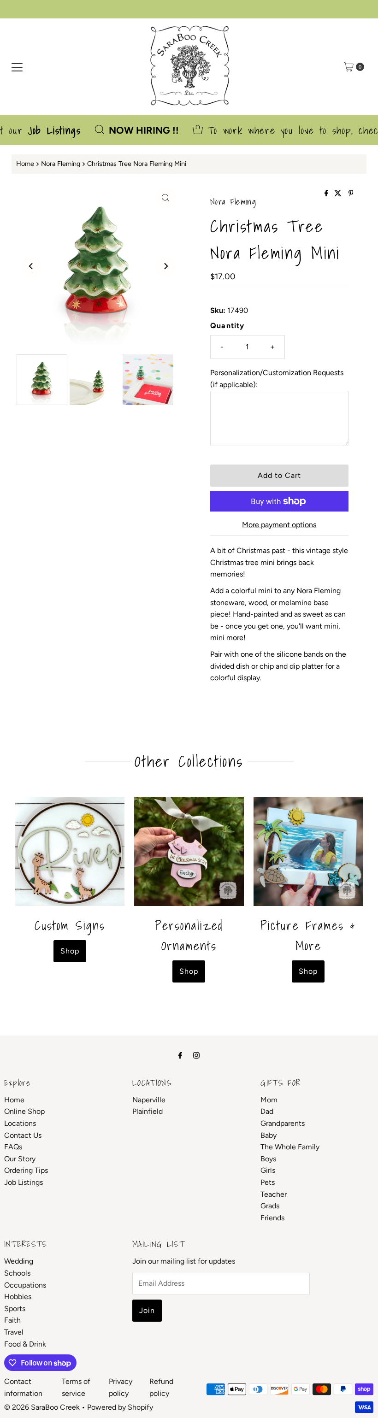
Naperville (148, 1099)
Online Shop (24, 1111)
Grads (269, 1205)
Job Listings (23, 1182)
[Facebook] (180, 1055)
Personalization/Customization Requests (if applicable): (276, 378)
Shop (69, 951)
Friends (272, 1217)
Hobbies (17, 1296)
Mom (269, 1099)
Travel (14, 1332)
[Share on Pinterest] (351, 193)
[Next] (165, 266)
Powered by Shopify (120, 1407)
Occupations (25, 1285)
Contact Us (22, 1135)
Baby (268, 1135)
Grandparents (282, 1123)
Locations (20, 1123)
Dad (266, 1111)
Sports (14, 1308)
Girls (267, 1170)
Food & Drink (25, 1344)
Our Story (19, 1158)
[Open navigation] (17, 67)
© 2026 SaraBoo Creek (42, 1407)
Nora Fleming (60, 163)
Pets (267, 1182)
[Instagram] (196, 1055)
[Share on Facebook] (327, 193)
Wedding (18, 1261)
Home (25, 163)
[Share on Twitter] (338, 193)
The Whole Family (289, 1146)
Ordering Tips (26, 1170)
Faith (12, 1320)
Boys (268, 1158)
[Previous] (31, 266)
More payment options (279, 524)
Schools (17, 1273)
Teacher (273, 1194)
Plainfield (147, 1111)
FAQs (13, 1146)
